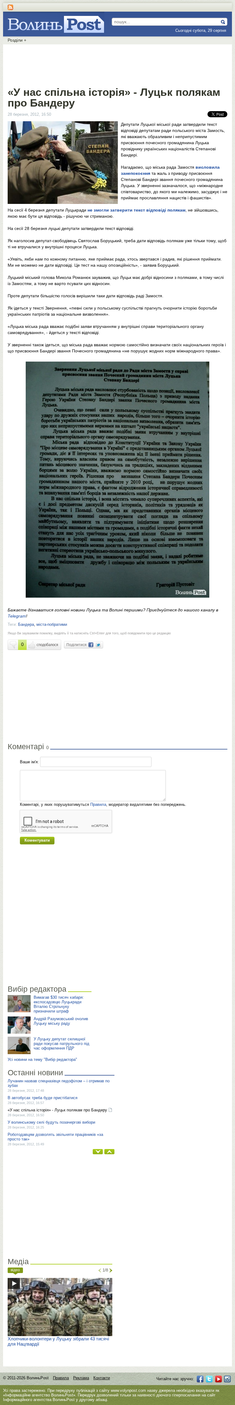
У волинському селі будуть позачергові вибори (51, 1122)
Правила (98, 804)
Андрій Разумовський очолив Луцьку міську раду (61, 1021)
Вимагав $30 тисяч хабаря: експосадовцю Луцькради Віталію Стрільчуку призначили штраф (59, 1004)
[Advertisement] (117, 64)
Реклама (81, 1378)
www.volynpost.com (128, 1390)
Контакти (101, 1378)
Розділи (17, 40)
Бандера (26, 624)
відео (15, 1270)
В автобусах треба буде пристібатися (42, 1097)
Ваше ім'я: (29, 762)
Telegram (17, 616)
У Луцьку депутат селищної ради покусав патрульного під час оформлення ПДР (61, 1043)
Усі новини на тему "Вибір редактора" (42, 1059)
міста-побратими (51, 624)
